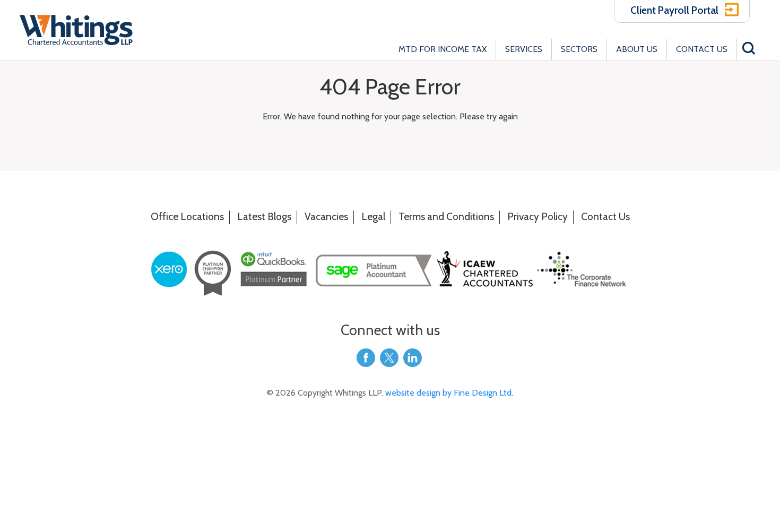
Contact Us (605, 216)
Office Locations (187, 216)
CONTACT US (701, 49)
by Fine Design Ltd (477, 393)
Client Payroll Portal (674, 10)
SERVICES (523, 49)
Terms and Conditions (446, 216)
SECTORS (579, 49)
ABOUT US (636, 49)
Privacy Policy (537, 216)
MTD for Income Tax (442, 49)
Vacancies (326, 216)
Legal (373, 216)
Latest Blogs (264, 216)
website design (414, 393)
